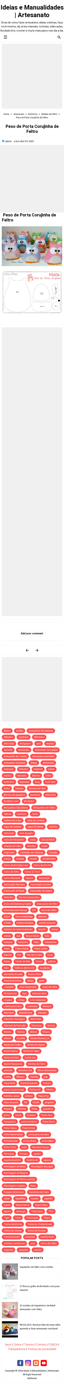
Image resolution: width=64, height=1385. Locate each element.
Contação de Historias (31, 852)
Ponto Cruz (46, 1115)
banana (8, 775)
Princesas (9, 1153)
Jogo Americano (27, 987)
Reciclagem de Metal (14, 1166)
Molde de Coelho (13, 1044)
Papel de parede (29, 1083)
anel (38, 743)
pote (24, 1147)
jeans (42, 980)
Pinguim (8, 1109)
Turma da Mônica (13, 1224)
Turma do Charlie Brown (40, 1224)
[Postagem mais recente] (27, 650)
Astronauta (48, 762)
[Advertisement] (32, 76)
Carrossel (9, 833)
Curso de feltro (11, 871)
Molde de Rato (11, 1057)
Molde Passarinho (13, 1064)
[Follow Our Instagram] (28, 1363)
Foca (50, 955)
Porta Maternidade (13, 1134)
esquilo (42, 929)
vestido (37, 1250)
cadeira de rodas (12, 820)
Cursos (29, 878)
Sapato (35, 1198)
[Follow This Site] (36, 1363)
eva (18, 935)
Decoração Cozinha (41, 884)
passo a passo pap (14, 1089)
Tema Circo (37, 1211)
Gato (6, 968)
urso (33, 1243)
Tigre (6, 1217)
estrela (7, 935)
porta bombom (29, 1121)
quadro (37, 1153)
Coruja (7, 858)
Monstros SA (25, 1070)
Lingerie (8, 1000)
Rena (33, 1185)
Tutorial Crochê (12, 1237)
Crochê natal (48, 858)
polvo (7, 1115)
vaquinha (23, 1250)
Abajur (7, 730)
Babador (23, 769)
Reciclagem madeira (14, 1185)
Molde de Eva (11, 1051)
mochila (21, 1038)
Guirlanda (45, 968)
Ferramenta (50, 942)
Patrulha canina (11, 1096)
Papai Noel (9, 1083)
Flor (19, 955)
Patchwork (35, 1089)
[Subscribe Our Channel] (43, 1363)
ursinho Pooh (47, 1237)
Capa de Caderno (13, 826)
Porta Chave (49, 1121)
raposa (47, 1160)
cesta (33, 839)
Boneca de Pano (37, 788)
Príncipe (24, 1153)
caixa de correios (36, 820)
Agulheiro (23, 737)
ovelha (7, 1076)
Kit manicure (10, 993)
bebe (48, 775)
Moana (46, 1031)
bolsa (7, 788)
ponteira (31, 1115)
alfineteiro (39, 737)
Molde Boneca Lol (40, 1038)
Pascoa (47, 1083)
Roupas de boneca (13, 1192)
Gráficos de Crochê (24, 968)
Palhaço (20, 1076)
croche (33, 858)
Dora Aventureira (24, 916)
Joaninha (9, 987)
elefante (42, 916)
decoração (44, 878)
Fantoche (23, 942)
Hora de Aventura (13, 980)
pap (46, 1076)
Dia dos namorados (29, 897)
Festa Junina (40, 948)
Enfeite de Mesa (25, 923)
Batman (36, 775)
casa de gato (26, 833)
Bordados (29, 801)
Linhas (21, 1000)
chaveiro (31, 846)
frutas (7, 961)
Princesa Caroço (40, 1147)
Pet (25, 1102)
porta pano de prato (38, 1134)
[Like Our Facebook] (20, 1363)
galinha (52, 961)
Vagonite (8, 1250)
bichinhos (9, 782)
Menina (51, 1025)
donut (7, 916)
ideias (30, 980)
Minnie (33, 1031)
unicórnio (30, 1237)
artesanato (23, 749)
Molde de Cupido (36, 1044)
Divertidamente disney (15, 910)
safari (7, 1198)
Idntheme (32, 1378)
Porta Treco (10, 1147)
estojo (55, 929)
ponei (18, 1115)
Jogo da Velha (49, 987)
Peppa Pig (43, 1096)
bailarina (38, 769)
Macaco (47, 1006)
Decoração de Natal (14, 890)
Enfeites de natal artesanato (18, 929)
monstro (8, 1070)
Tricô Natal (32, 1217)
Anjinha (50, 743)
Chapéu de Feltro (12, 846)
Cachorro (21, 814)
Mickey (21, 1031)
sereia (7, 1205)
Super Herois (22, 1205)
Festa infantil (21, 948)
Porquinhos (10, 1121)
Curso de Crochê (42, 865)
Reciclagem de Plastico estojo (19, 1179)
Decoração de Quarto (41, 890)
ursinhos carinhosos (14, 1243)
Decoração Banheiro (14, 884)
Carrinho (53, 826)
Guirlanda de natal (13, 974)
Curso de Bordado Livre (16, 865)
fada (47, 935)
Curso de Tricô (32, 871)
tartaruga (20, 1211)
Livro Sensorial (38, 1000)
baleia (51, 769)
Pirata (34, 1109)
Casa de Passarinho (14, 839)
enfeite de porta (47, 923)
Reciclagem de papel (42, 1166)
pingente (49, 1102)
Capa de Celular (35, 826)
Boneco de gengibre (14, 795)
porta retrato (29, 1141)
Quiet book (32, 1160)
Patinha (50, 1089)
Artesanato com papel (46, 749)
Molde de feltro (31, 1051)
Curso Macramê (12, 878)
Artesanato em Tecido (15, 756)
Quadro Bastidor (12, 1160)
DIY (34, 910)
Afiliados (8, 737)
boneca (19, 788)
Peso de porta (11, 1102)
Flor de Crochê (34, 955)
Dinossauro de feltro (47, 903)
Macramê (9, 1012)
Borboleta (51, 795)
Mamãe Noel (25, 1012)
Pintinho (22, 1109)
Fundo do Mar (23, 961)
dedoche (8, 897)
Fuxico (39, 961)
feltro (36, 942)
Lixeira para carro (13, 1006)
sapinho (48, 1198)
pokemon (48, 1109)
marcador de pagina (14, 1019)
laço (24, 993)
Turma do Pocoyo (36, 1230)
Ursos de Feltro (49, 1243)
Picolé (36, 1102)
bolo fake (50, 782)
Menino (8, 1031)
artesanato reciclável (14, 762)
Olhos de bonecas (47, 1070)
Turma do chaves (13, 1230)
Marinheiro (35, 1019)
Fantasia (8, 942)
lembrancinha (39, 993)
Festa (7, 948)
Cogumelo (9, 852)
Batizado (21, 775)
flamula (8, 955)
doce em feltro (49, 910)
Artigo (34, 762)
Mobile (7, 1038)
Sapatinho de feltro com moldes (36, 1267)
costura (20, 858)
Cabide (7, 814)
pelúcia (29, 1096)
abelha (19, 730)
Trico (18, 1217)
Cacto (35, 814)
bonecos (35, 795)
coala (44, 846)
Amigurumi (25, 743)
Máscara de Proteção (15, 1025)
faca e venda (32, 935)
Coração (53, 852)
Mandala (42, 1012)
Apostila (8, 749)
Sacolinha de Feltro (39, 1192)
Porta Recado (11, 1141)
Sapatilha (20, 1198)
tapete (7, 1211)
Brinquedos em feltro (44, 807)
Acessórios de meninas (41, 730)
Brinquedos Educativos (16, 807)
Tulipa (46, 1217)
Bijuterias (24, 782)
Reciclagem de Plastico (16, 1173)
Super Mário (41, 1205)
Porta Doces (28, 1128)
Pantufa (34, 1076)
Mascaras (36, 1025)
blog (37, 782)
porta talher (48, 1141)
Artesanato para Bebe (43, 756)
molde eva (30, 1057)
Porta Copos (10, 1128)
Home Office (34, 974)
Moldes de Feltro (37, 1064)
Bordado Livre (11, 801)
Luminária (32, 1006)
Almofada (9, 743)
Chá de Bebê (47, 839)
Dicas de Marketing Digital (17, 903)
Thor (51, 1211)
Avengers (9, 769)
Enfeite (7, 923)
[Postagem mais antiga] (37, 650)
